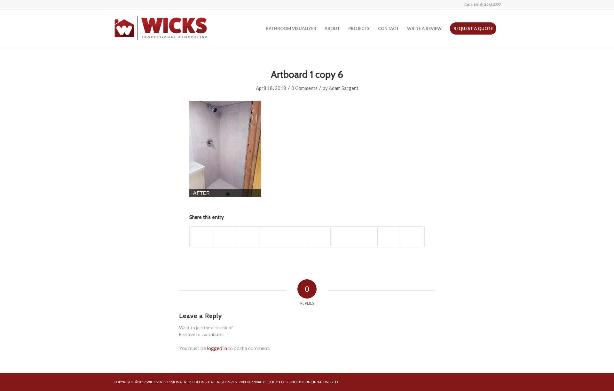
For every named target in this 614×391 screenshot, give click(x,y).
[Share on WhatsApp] (271, 236)
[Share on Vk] (365, 236)
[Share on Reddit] (389, 236)
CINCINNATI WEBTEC (322, 382)
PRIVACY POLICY (264, 382)
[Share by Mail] (412, 236)
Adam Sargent (343, 88)
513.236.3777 (490, 5)
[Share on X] (224, 236)
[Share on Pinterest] (295, 236)
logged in (217, 348)
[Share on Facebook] (201, 236)
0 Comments (304, 88)
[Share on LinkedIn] (318, 236)
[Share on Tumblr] (342, 236)
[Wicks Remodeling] (161, 28)
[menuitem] (291, 28)
